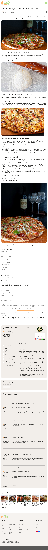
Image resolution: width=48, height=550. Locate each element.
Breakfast (3, 525)
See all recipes (4, 507)
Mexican (28, 526)
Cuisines (28, 3)
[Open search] (46, 3)
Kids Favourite (4, 533)
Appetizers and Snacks (4, 523)
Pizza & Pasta (11, 526)
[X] (44, 339)
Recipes (23, 3)
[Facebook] (37, 339)
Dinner (3, 528)
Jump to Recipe (43, 11)
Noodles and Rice (12, 524)
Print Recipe (40, 333)
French (20, 529)
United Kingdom (22, 527)
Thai (27, 529)
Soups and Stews (12, 530)
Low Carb (3, 534)
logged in (9, 395)
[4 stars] (9, 384)
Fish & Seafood (4, 530)
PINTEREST (20, 317)
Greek (20, 530)
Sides (10, 529)
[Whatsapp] (42, 339)
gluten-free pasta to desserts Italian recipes (25, 310)
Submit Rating (6, 387)
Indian (20, 532)
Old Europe (21, 526)
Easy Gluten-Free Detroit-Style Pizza (10, 180)
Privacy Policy (38, 527)
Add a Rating (40, 336)
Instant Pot (3, 531)
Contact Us (41, 3)
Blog (36, 3)
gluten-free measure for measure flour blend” (9, 347)
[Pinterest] (35, 339)
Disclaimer (38, 529)
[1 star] (3, 384)
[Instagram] (40, 339)
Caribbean (21, 524)
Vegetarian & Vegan (11, 533)
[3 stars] (7, 384)
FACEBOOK (14, 317)
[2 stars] (5, 384)
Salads (10, 527)
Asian (27, 524)
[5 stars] (10, 384)
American (28, 530)
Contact (37, 526)
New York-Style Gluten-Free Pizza (10, 177)
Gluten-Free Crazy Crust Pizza (9, 178)
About (32, 3)
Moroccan (28, 527)
